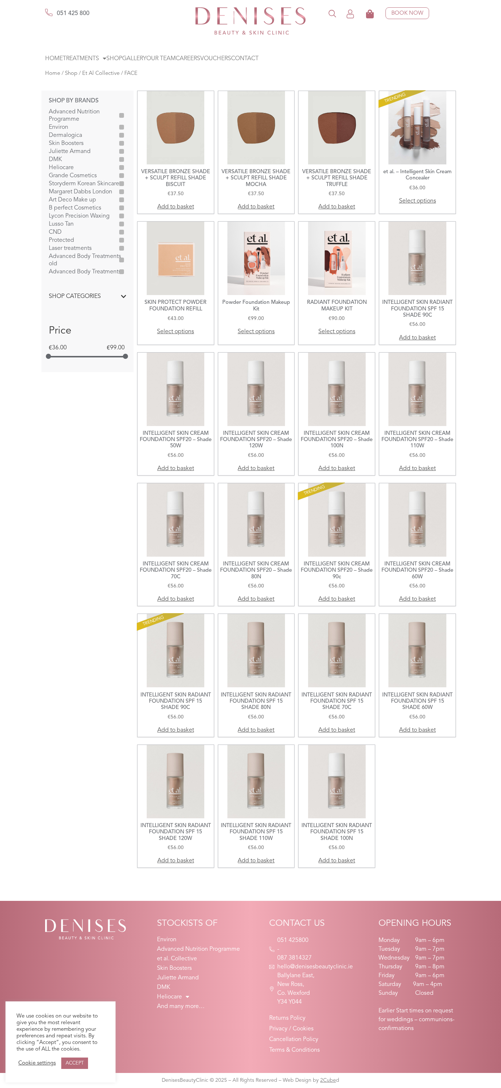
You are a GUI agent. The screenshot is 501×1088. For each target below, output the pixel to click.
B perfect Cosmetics (75, 208)
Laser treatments (70, 248)
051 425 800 (73, 14)
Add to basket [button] (175, 207)
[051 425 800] (48, 12)
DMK (55, 160)
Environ (58, 127)
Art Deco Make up (72, 200)
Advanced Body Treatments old (85, 260)
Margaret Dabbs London (80, 192)
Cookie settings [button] (37, 1063)
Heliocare (61, 168)
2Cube (328, 1080)
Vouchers (215, 59)
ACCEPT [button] (75, 1063)
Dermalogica (65, 135)
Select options (417, 201)
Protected (61, 240)
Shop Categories (75, 296)
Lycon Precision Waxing (79, 216)
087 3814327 (294, 958)
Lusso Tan (61, 224)
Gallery (134, 59)
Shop (114, 59)
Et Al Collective (101, 73)
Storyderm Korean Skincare (84, 184)
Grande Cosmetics (73, 176)
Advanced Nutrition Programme (74, 115)
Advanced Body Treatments (85, 272)
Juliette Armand (70, 151)
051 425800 (292, 940)
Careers (188, 59)
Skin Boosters (66, 143)
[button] (332, 13)
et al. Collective (177, 959)
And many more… (181, 1006)
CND (55, 232)
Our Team (161, 59)
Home (54, 59)
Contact (245, 59)
